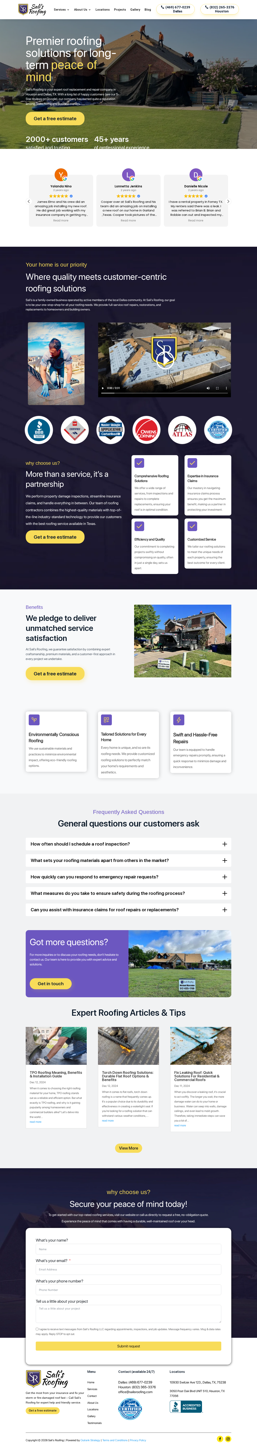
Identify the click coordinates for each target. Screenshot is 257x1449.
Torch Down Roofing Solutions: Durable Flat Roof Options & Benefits (127, 1076)
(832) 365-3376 (144, 1387)
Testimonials (94, 1423)
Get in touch (51, 983)
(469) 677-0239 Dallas (177, 9)
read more (35, 1121)
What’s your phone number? (59, 1281)
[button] (228, 201)
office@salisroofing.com (135, 1392)
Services (60, 9)
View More (128, 1148)
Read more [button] (60, 220)
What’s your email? (51, 1260)
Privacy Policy (138, 1440)
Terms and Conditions (115, 1440)
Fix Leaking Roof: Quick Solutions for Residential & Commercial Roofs (196, 1076)
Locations (103, 9)
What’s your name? (52, 1240)
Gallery (135, 9)
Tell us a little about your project (62, 1301)
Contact (92, 1395)
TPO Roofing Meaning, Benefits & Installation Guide (56, 1074)
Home (90, 1382)
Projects (120, 9)
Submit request (128, 1346)
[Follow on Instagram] (228, 1439)
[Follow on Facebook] (220, 1439)
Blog (148, 9)
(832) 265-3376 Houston (222, 9)
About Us (80, 9)
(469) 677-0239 (140, 1382)
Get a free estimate (55, 118)
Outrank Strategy (90, 1440)
